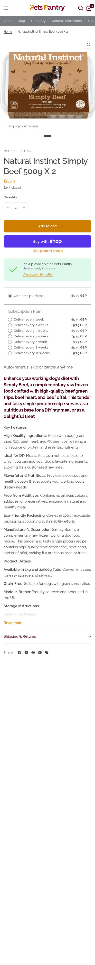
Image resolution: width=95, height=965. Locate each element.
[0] (88, 8)
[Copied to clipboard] (47, 652)
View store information (38, 274)
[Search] (80, 8)
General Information (67, 21)
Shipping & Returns (20, 636)
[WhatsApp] (40, 652)
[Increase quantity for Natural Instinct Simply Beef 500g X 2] (24, 207)
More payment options (47, 250)
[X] (26, 652)
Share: (9, 652)
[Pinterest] (33, 652)
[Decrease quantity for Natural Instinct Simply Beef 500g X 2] (8, 207)
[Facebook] (19, 652)
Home (8, 31)
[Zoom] (88, 44)
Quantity (10, 197)
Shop (7, 21)
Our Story (38, 21)
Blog (21, 21)
